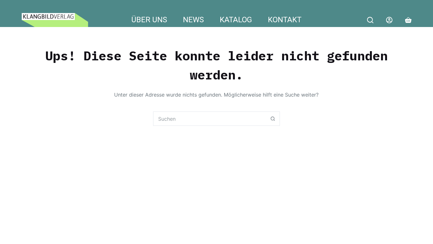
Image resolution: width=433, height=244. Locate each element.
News (193, 20)
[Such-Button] (273, 118)
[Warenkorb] (408, 20)
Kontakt (284, 20)
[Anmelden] (389, 20)
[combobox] (209, 119)
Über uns (149, 20)
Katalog (236, 20)
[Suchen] (370, 20)
